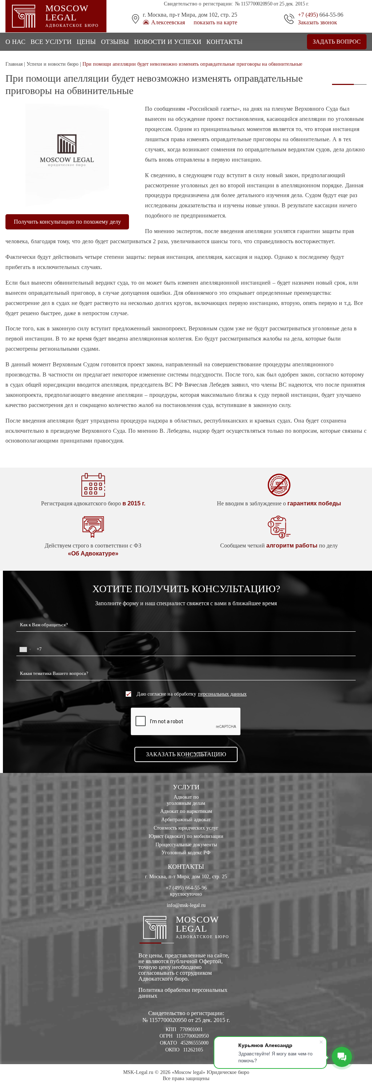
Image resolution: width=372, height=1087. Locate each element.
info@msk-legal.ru (186, 905)
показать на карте (215, 22)
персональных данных (222, 694)
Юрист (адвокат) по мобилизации (186, 836)
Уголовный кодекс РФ (186, 852)
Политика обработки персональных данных (182, 993)
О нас (15, 41)
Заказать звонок (317, 22)
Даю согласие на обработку (192, 694)
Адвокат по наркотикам (186, 811)
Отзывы (115, 41)
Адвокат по (186, 800)
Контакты (224, 41)
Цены (86, 41)
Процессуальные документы (186, 844)
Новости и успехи (167, 41)
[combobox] (25, 649)
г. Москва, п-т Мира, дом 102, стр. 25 (186, 876)
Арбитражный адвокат (186, 819)
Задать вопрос (337, 41)
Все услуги (51, 41)
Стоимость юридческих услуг (186, 828)
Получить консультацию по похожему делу (67, 222)
